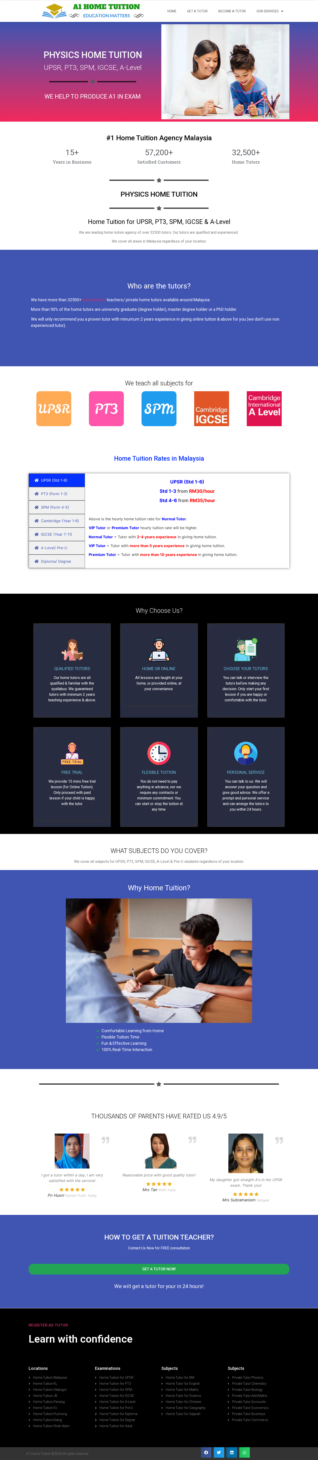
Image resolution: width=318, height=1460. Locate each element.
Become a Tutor (232, 11)
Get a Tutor (197, 11)
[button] (159, 1269)
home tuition (94, 299)
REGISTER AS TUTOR (48, 1325)
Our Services (268, 11)
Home (171, 11)
